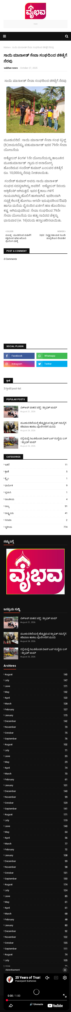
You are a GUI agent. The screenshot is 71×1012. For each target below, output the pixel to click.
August (36, 674)
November (36, 727)
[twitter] (51, 364)
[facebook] (19, 356)
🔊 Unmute (36, 1004)
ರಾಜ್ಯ (36, 506)
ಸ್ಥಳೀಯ (36, 527)
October (36, 732)
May (36, 692)
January (36, 715)
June (36, 686)
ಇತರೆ (36, 464)
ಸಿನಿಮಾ (36, 520)
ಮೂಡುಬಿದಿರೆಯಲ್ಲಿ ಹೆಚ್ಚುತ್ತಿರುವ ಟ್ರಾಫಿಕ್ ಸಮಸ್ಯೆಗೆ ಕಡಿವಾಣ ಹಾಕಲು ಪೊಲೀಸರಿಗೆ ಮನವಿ (43, 424)
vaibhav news (11, 68)
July (36, 680)
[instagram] (19, 364)
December (36, 721)
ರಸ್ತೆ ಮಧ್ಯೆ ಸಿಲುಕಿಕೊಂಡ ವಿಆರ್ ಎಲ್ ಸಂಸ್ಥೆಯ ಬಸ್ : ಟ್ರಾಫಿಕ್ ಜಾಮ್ (43, 440)
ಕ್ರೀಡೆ (36, 471)
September (36, 738)
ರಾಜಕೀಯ (36, 499)
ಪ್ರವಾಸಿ (36, 492)
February (36, 709)
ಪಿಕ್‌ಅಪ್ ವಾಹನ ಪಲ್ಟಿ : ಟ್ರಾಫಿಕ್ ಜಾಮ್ (38, 407)
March (36, 703)
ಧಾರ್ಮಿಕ (36, 485)
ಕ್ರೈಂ (36, 478)
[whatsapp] (51, 356)
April (36, 697)
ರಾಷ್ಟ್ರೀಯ (36, 513)
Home (7, 47)
